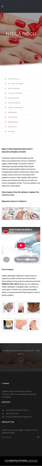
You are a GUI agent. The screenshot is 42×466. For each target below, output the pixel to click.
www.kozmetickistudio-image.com (19, 417)
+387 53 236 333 (12, 413)
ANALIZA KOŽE (13, 98)
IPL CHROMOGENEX (15, 84)
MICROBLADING (14, 103)
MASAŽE (11, 131)
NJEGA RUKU (13, 117)
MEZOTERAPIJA (14, 88)
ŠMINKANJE (12, 112)
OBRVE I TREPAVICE (15, 107)
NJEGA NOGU (13, 122)
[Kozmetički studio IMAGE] (21, 7)
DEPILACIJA (12, 127)
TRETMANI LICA (13, 79)
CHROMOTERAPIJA (15, 93)
